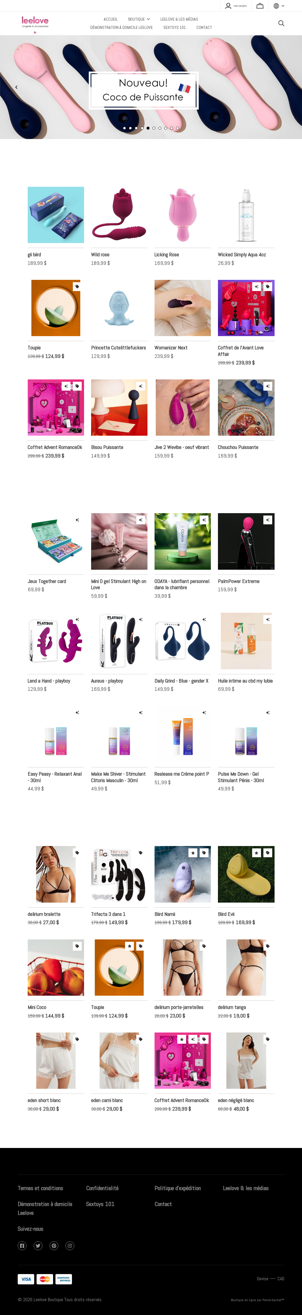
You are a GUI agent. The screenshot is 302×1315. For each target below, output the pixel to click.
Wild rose (100, 245)
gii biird (34, 245)
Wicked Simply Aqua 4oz (242, 245)
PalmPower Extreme (239, 571)
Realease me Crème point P (182, 764)
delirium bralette (44, 904)
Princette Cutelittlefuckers (118, 338)
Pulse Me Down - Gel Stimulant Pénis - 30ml (241, 767)
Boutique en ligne (243, 1300)
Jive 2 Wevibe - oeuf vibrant (182, 437)
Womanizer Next (171, 338)
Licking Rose (167, 245)
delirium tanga (232, 997)
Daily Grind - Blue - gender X (182, 671)
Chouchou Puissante (238, 437)
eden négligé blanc (236, 1090)
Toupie (34, 338)
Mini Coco (37, 997)
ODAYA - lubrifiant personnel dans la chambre (182, 574)
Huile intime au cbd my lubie (245, 671)
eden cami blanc (107, 1090)
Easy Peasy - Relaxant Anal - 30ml (55, 767)
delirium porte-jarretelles (179, 997)
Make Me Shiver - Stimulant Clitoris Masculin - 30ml (118, 767)
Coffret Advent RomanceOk (55, 437)
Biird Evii (226, 904)
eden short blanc (44, 1090)
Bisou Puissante (107, 437)
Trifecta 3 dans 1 (108, 904)
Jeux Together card (47, 571)
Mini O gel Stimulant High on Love (118, 574)
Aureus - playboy (107, 671)
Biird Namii (165, 904)
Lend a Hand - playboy (49, 671)
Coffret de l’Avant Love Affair (241, 341)
